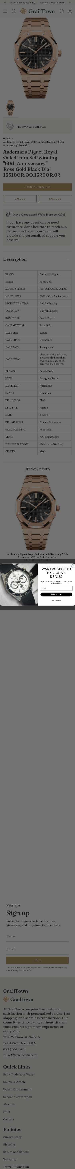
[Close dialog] (72, 565)
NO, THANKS (56, 600)
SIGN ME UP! (56, 594)
